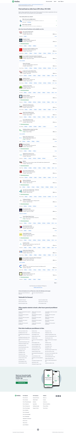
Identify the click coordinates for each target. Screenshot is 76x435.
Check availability (22, 60)
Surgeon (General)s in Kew (49, 358)
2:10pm (39, 247)
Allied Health (35, 399)
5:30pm (44, 109)
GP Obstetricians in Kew (35, 349)
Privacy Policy (45, 406)
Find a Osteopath (26, 412)
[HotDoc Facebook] (56, 396)
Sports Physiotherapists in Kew (50, 356)
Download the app (21, 382)
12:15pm (34, 206)
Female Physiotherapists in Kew (23, 347)
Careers (44, 399)
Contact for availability (23, 213)
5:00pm (30, 230)
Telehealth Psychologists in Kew (23, 343)
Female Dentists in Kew (22, 345)
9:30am (40, 53)
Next (55, 282)
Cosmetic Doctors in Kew (23, 357)
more (55, 36)
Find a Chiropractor (26, 406)
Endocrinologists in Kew (35, 342)
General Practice (36, 397)
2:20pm (44, 247)
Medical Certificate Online (23, 301)
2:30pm (25, 36)
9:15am (35, 53)
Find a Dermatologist (26, 414)
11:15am (43, 102)
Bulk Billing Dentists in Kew (23, 332)
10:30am (44, 68)
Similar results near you (38, 287)
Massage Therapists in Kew (36, 351)
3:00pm (39, 75)
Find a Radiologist (26, 416)
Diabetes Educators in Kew (36, 336)
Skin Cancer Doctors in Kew (49, 351)
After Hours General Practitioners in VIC (37, 4)
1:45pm (40, 177)
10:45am (49, 53)
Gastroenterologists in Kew (36, 346)
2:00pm (34, 247)
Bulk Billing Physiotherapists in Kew (24, 337)
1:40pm (30, 109)
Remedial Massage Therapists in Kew (51, 349)
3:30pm (48, 75)
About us (44, 397)
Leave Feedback (25, 424)
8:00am (25, 92)
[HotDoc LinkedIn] (58, 396)
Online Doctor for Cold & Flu (43, 301)
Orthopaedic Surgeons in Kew (36, 364)
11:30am (29, 75)
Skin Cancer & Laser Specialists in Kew (51, 353)
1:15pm (44, 126)
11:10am (53, 240)
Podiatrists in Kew (48, 342)
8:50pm (28, 141)
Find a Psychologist (26, 408)
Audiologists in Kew (22, 350)
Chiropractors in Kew (22, 354)
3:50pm (39, 279)
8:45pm (24, 141)
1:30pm (26, 109)
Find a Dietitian (25, 410)
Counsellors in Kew (22, 359)
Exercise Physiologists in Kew (36, 344)
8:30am (34, 92)
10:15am (40, 68)
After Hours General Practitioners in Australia (25, 4)
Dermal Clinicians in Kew (36, 332)
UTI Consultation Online (42, 303)
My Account (25, 420)
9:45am (44, 53)
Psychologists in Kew (48, 346)
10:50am (43, 240)
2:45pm (34, 75)
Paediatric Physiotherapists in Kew (50, 334)
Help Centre (25, 422)
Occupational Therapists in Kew (37, 360)
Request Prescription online (23, 303)
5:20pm (40, 109)
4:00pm (25, 230)
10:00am (35, 68)
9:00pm (33, 141)
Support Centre (36, 408)
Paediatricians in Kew (48, 332)
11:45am (53, 223)
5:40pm (49, 109)
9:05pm (38, 141)
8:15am (30, 92)
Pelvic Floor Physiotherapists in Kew (51, 336)
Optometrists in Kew (35, 362)
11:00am (48, 240)
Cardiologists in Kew (22, 352)
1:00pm (39, 126)
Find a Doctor (25, 397)
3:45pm (53, 75)
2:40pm (53, 247)
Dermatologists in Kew (35, 334)
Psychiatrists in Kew (48, 344)
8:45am (26, 53)
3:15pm (44, 75)
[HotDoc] (16, 1)
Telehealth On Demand (27, 418)
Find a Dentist (25, 399)
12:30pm (35, 126)
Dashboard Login (36, 406)
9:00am (30, 53)
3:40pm (30, 279)
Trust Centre (45, 408)
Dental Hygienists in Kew (22, 361)
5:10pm (35, 109)
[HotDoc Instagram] (60, 396)
